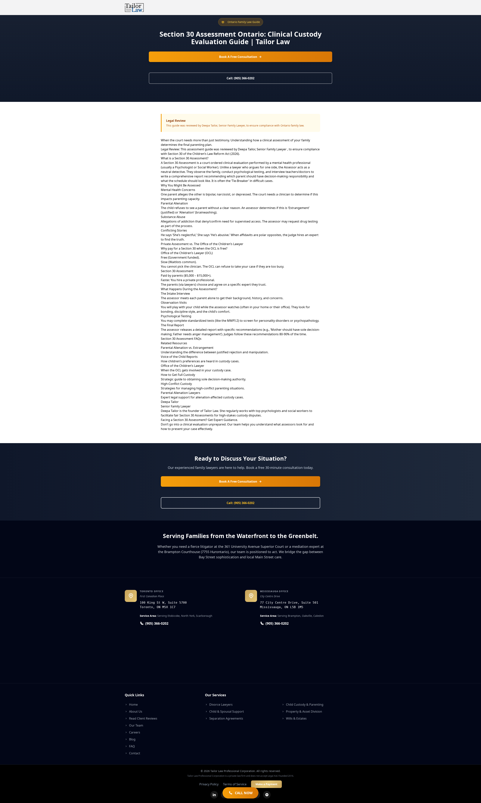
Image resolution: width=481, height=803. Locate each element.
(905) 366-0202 (156, 623)
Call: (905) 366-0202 (240, 78)
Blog (132, 739)
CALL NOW (244, 793)
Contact (134, 753)
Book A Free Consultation (238, 57)
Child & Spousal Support (226, 711)
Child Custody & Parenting (304, 704)
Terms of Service (235, 784)
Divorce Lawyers (221, 704)
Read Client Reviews (143, 718)
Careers (134, 732)
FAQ (132, 746)
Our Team (136, 725)
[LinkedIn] (214, 794)
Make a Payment (266, 784)
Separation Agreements (226, 718)
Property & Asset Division (304, 711)
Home (133, 704)
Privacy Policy (209, 784)
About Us (135, 711)
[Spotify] (267, 794)
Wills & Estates (296, 718)
